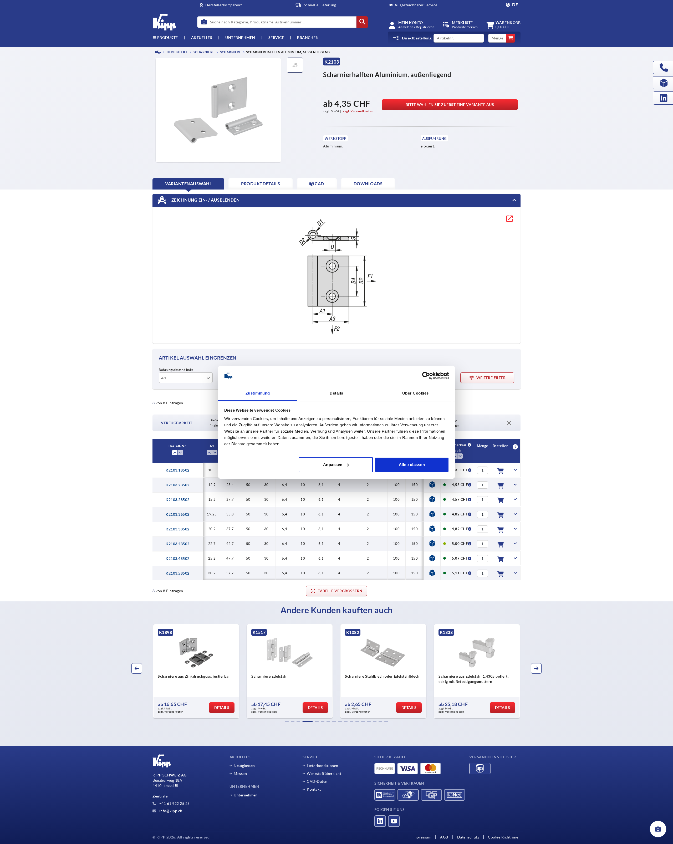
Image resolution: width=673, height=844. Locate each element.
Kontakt (314, 789)
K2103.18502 (178, 470)
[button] (287, 721)
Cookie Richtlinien (504, 837)
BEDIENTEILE (177, 52)
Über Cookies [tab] (415, 393)
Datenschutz (468, 837)
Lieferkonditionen (322, 766)
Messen (240, 773)
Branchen (308, 37)
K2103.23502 (178, 485)
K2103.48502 (178, 558)
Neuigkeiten (244, 766)
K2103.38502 (178, 529)
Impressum (421, 837)
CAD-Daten (317, 781)
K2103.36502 (178, 514)
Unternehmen (240, 37)
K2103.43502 (178, 544)
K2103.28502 (178, 500)
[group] (196, 671)
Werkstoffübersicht (324, 773)
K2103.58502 (178, 573)
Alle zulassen (412, 464)
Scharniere (204, 52)
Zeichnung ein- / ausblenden (204, 199)
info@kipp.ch (170, 811)
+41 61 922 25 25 (174, 803)
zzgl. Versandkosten (358, 111)
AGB (444, 837)
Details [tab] (336, 393)
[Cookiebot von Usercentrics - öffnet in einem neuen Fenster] (426, 376)
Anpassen (333, 464)
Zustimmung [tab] (258, 393)
